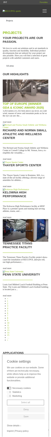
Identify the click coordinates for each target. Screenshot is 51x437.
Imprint (10, 431)
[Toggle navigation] (44, 11)
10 (8, 323)
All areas (10, 66)
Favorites (44, 2)
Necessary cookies (21, 388)
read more (7, 122)
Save (26, 416)
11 (8, 325)
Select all (25, 402)
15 (8, 335)
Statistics (16, 392)
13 (8, 330)
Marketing (17, 396)
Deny (26, 409)
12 (8, 328)
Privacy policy (22, 431)
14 (8, 333)
